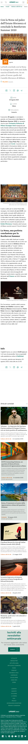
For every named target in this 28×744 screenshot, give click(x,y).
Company (14, 689)
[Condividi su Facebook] (6, 90)
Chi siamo (14, 693)
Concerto (10, 82)
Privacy (14, 701)
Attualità (14, 658)
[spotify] (12, 736)
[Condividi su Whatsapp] (18, 90)
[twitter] (6, 736)
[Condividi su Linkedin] (14, 90)
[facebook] (3, 736)
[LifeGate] (14, 2)
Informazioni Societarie (14, 703)
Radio (14, 668)
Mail (14, 698)
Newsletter (14, 661)
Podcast (14, 670)
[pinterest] (9, 736)
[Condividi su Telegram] (21, 90)
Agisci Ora (14, 680)
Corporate (14, 675)
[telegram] (25, 736)
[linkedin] (22, 736)
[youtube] (16, 736)
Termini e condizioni (14, 705)
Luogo (14, 104)
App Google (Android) (14, 665)
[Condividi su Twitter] (10, 90)
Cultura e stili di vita (6, 439)
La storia (14, 696)
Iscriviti (12, 649)
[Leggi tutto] (26, 403)
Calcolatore (14, 677)
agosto (11, 62)
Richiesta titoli (14, 673)
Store (7, 2)
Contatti (14, 691)
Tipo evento (15, 110)
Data (14, 98)
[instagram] (19, 736)
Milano (5, 82)
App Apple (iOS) (14, 663)
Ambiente (4, 517)
